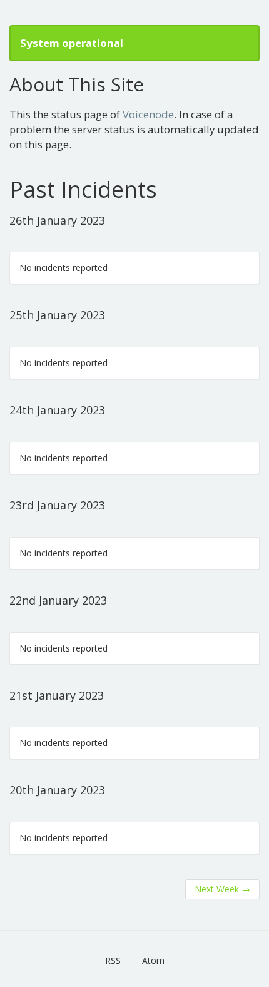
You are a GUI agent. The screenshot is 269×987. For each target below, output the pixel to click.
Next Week (222, 889)
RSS (113, 960)
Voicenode (148, 114)
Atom (153, 960)
